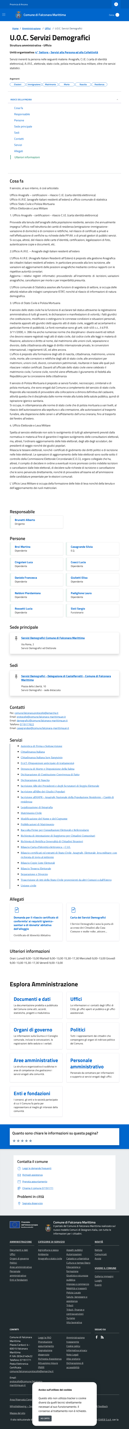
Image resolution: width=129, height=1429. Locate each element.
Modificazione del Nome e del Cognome (44, 818)
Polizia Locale (73, 1292)
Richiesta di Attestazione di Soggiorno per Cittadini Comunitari (58, 835)
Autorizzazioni (74, 1254)
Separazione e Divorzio (34, 874)
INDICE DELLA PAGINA (21, 99)
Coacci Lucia (78, 562)
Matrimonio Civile (31, 813)
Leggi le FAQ (44, 1337)
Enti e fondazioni (19, 1280)
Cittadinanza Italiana (33, 751)
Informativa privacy (76, 1350)
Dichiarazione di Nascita (35, 780)
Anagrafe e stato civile (50, 1258)
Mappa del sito (17, 1413)
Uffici (48, 28)
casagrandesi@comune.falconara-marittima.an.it (43, 728)
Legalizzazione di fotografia (37, 807)
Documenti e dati (19, 1250)
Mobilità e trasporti (76, 1288)
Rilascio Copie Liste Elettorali (38, 862)
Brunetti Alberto (25, 520)
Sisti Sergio (78, 608)
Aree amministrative (21, 1267)
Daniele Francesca (26, 578)
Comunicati (101, 1254)
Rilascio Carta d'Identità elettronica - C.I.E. (46, 847)
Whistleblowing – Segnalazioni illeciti (30, 1406)
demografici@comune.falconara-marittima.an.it (42, 720)
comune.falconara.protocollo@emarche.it (36, 713)
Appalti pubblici (74, 1250)
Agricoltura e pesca (48, 1250)
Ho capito (45, 1418)
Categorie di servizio (51, 1242)
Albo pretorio (73, 1359)
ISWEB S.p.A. (105, 1419)
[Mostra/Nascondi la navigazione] (4, 14)
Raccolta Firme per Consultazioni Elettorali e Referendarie (55, 830)
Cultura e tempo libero (78, 1263)
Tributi (69, 1305)
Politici (13, 1263)
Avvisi (98, 1258)
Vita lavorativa (74, 1322)
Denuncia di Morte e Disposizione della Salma (47, 768)
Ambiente (43, 1254)
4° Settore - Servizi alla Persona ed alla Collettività (66, 52)
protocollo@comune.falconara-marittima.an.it (41, 717)
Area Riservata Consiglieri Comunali (29, 1399)
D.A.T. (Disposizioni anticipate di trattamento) (47, 763)
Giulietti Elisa (79, 578)
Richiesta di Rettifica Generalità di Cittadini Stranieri (52, 841)
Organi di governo (19, 1258)
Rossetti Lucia (23, 608)
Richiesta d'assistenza (50, 1359)
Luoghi (98, 1280)
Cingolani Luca (24, 562)
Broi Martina (22, 547)
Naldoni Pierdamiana (28, 593)
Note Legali (72, 1354)
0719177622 (27, 724)
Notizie (98, 1250)
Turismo (70, 1318)
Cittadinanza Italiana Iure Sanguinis (41, 757)
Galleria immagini (104, 1276)
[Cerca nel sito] (117, 15)
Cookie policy (73, 1346)
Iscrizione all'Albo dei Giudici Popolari (43, 791)
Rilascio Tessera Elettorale (36, 868)
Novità (99, 1242)
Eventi (98, 1285)
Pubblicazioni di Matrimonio (37, 824)
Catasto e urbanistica (77, 1258)
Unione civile (28, 885)
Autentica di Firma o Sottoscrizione (41, 746)
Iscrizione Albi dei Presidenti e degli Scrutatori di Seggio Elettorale (60, 785)
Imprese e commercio (77, 1284)
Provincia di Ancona (19, 4)
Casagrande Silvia (82, 547)
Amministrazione (31, 28)
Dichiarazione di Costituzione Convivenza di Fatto (50, 774)
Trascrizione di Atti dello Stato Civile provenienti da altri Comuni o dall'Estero (66, 879)
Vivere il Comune (105, 1268)
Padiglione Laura (81, 593)
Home (15, 28)
